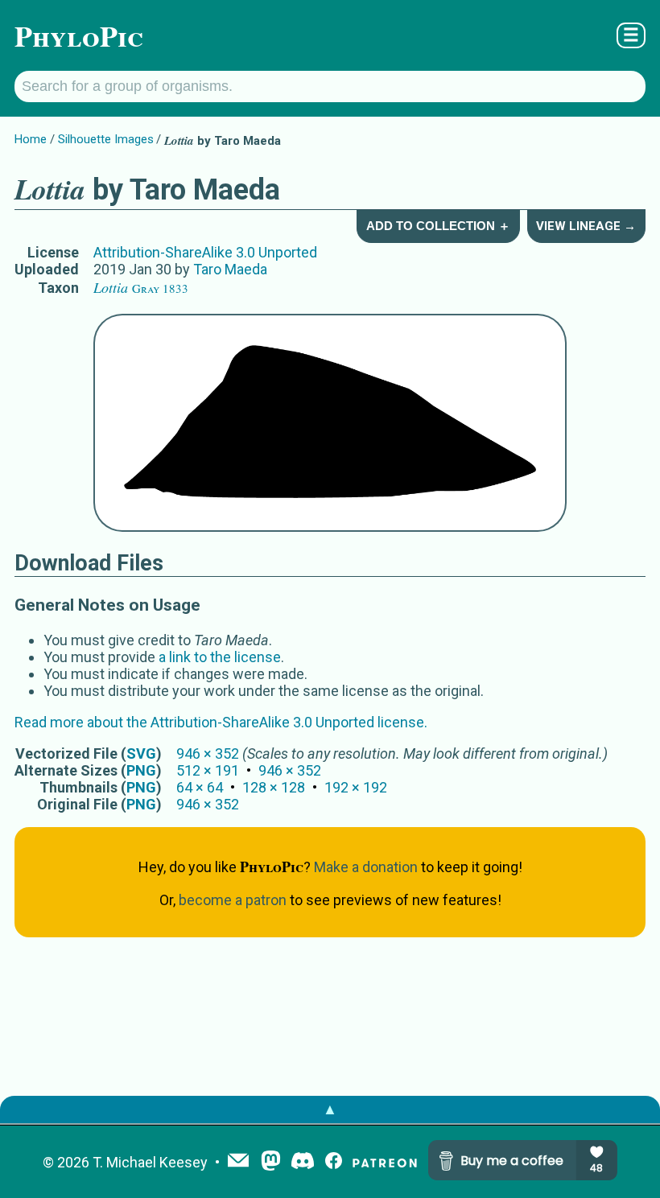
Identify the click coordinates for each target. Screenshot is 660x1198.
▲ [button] (330, 1109)
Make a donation (366, 866)
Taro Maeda (230, 269)
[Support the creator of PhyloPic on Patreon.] (385, 1162)
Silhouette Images (106, 139)
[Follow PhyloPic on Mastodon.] (271, 1162)
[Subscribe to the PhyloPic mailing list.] (238, 1162)
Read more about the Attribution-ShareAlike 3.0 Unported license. (220, 722)
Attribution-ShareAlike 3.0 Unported (205, 252)
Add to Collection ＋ (438, 226)
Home (30, 139)
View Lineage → (586, 226)
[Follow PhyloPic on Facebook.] (333, 1162)
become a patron (233, 899)
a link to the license (220, 656)
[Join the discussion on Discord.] (302, 1162)
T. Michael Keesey (150, 1162)
